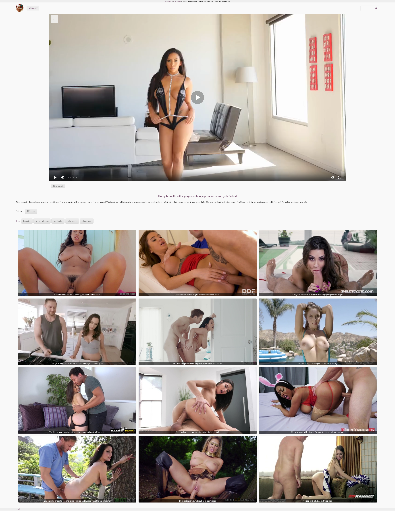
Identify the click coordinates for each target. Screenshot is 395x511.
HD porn (31, 211)
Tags (18, 221)
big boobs (58, 221)
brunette (26, 221)
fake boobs (72, 221)
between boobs (42, 221)
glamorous (86, 221)
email (18, 509)
